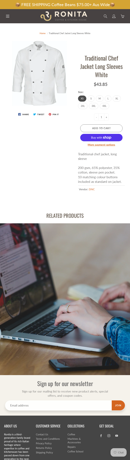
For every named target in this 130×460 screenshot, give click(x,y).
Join (118, 405)
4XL (104, 105)
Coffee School (75, 451)
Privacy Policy (44, 443)
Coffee (71, 434)
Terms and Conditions (48, 438)
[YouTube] (117, 436)
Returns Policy (44, 447)
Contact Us (42, 434)
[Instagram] (109, 436)
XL (116, 98)
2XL (83, 105)
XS (82, 98)
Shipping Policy (44, 452)
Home (43, 33)
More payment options (101, 144)
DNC (92, 189)
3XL (94, 105)
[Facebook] (101, 436)
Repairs (72, 446)
